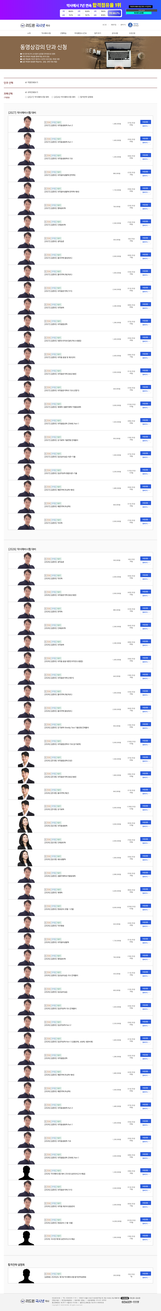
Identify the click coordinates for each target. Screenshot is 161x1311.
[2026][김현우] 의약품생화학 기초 (57, 1141)
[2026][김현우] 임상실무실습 (55, 992)
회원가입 (113, 25)
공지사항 (115, 33)
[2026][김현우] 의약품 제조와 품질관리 (59, 1206)
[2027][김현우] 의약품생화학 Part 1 (58, 142)
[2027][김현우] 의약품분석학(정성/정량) (60, 374)
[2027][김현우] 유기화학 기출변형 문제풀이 (61, 440)
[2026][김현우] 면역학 (53, 612)
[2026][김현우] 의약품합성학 (55, 1058)
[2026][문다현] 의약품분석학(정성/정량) (60, 777)
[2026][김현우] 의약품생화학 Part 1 (58, 1125)
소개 (28, 33)
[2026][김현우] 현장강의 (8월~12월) (59, 909)
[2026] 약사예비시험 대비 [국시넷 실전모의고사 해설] (65, 1174)
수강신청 (132, 33)
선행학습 (63, 33)
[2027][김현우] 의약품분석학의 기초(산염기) (61, 391)
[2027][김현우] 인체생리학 (55, 225)
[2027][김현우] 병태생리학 (55, 208)
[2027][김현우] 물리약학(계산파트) (58, 275)
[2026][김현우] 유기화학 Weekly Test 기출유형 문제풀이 (66, 728)
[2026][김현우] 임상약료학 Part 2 (57, 1025)
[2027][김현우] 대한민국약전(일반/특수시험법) (62, 341)
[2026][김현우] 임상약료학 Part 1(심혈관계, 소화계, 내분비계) (68, 1042)
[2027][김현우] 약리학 (53, 523)
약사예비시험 (46, 33)
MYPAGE (136, 25)
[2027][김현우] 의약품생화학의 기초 (58, 159)
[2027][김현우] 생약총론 (54, 241)
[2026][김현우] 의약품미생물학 (56, 942)
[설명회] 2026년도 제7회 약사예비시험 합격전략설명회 (65, 1277)
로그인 (105, 25)
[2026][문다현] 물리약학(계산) (56, 793)
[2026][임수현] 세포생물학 (55, 859)
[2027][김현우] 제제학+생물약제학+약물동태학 (62, 407)
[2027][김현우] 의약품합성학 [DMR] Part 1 (61, 424)
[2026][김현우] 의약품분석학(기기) (58, 1190)
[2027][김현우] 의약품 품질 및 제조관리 (59, 357)
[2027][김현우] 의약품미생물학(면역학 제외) (61, 192)
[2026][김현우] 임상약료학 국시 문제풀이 (60, 1009)
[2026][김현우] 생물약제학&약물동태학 (60, 876)
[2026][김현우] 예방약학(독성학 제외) (59, 1075)
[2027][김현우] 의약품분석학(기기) (58, 291)
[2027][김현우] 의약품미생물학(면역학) (60, 175)
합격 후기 (97, 33)
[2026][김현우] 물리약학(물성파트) (58, 711)
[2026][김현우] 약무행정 (54, 926)
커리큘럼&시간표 (80, 33)
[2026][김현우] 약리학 (53, 579)
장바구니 (123, 25)
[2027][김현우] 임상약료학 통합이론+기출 (60, 473)
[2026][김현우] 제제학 (53, 893)
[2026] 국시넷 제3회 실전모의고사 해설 (59, 1239)
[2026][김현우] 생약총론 (54, 562)
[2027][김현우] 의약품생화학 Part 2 (58, 126)
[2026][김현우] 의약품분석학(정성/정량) (60, 595)
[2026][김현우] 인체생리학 (55, 628)
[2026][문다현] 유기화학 (54, 809)
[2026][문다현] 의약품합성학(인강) (58, 761)
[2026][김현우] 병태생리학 (55, 959)
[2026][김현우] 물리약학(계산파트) (58, 695)
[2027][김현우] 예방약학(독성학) (57, 507)
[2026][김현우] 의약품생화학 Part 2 (58, 1108)
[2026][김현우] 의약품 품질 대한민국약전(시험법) (63, 661)
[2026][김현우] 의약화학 (54, 645)
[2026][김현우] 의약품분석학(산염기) (59, 678)
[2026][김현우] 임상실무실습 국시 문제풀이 (61, 976)
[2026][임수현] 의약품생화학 (55, 826)
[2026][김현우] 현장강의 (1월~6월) (58, 1223)
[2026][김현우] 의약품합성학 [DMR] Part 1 (61, 1158)
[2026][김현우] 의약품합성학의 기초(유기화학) (62, 744)
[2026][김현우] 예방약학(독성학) (57, 1091)
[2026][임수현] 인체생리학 (55, 843)
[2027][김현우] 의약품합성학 (55, 324)
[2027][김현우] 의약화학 (54, 308)
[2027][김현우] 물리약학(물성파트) (58, 258)
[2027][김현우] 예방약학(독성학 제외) (59, 490)
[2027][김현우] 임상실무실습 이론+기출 (59, 457)
